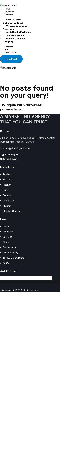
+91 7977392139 (9, 155)
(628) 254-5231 (8, 159)
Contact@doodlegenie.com (15, 148)
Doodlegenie (6, 290)
